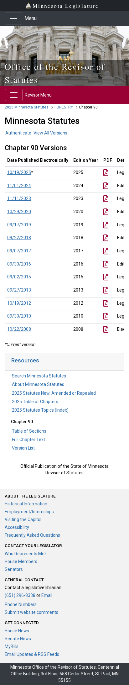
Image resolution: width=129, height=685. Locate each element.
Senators (14, 569)
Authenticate (18, 132)
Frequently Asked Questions (32, 535)
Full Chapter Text (28, 439)
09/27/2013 (19, 289)
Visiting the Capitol (23, 519)
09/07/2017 (19, 250)
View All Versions (50, 132)
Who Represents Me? (26, 553)
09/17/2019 (19, 224)
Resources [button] (25, 360)
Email (46, 595)
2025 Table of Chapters (35, 401)
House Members (21, 561)
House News (17, 630)
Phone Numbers (21, 604)
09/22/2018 (19, 237)
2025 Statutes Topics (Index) (40, 410)
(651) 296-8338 (20, 595)
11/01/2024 (19, 185)
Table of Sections (29, 431)
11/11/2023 (19, 198)
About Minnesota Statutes (38, 384)
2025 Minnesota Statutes (27, 107)
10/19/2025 (19, 172)
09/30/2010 (19, 316)
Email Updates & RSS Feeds (32, 654)
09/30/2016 (19, 263)
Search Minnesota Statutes (39, 375)
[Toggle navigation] (13, 18)
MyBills (11, 646)
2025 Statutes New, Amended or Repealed (54, 393)
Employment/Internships (29, 511)
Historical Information (26, 503)
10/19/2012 (19, 303)
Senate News (18, 638)
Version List (23, 448)
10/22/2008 (19, 329)
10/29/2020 (19, 211)
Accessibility (17, 527)
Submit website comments (31, 612)
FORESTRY (63, 107)
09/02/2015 (19, 276)
